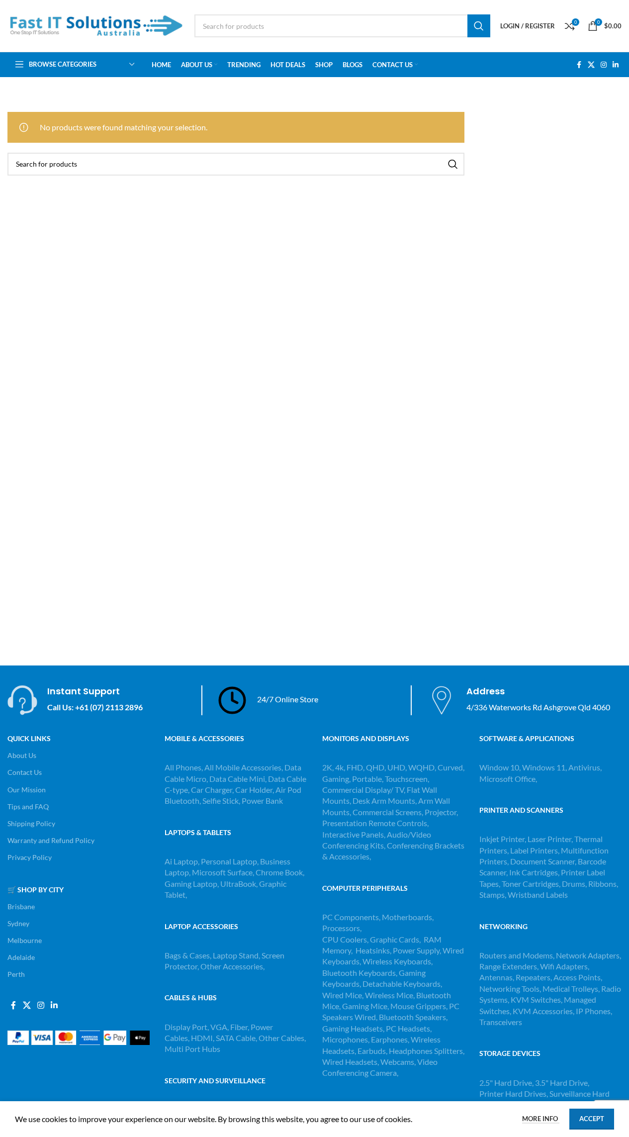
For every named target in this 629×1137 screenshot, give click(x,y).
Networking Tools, (510, 988)
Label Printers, (535, 850)
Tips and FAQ (28, 806)
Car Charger (211, 789)
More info (540, 1119)
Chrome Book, (280, 872)
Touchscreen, (407, 778)
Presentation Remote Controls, (375, 823)
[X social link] (591, 65)
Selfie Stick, (221, 800)
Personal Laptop (229, 861)
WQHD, (422, 767)
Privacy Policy (29, 857)
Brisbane (21, 906)
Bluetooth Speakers (412, 1017)
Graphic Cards (394, 939)
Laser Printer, (551, 839)
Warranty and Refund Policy (50, 840)
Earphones (389, 1039)
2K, (328, 767)
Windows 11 (543, 767)
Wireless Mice (389, 995)
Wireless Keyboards (396, 961)
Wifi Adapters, (564, 966)
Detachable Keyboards (401, 983)
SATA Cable (236, 1037)
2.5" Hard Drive (505, 1082)
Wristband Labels (538, 894)
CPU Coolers (344, 939)
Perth (16, 974)
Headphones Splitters (426, 1050)
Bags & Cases (187, 955)
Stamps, (493, 894)
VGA (218, 1027)
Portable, (367, 778)
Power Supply (416, 950)
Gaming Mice (364, 1006)
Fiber (239, 1027)
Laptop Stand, (237, 955)
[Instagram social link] (604, 65)
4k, (340, 767)
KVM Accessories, (543, 1011)
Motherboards (407, 917)
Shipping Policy (31, 823)
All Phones (183, 767)
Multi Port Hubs (192, 1048)
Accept (591, 1119)
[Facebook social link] (579, 65)
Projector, (441, 812)
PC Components (350, 917)
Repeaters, (534, 977)
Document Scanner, (544, 861)
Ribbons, (603, 883)
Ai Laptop (181, 861)
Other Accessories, (232, 966)
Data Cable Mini (237, 778)
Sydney (18, 923)
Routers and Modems (516, 955)
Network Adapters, (588, 955)
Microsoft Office (507, 778)
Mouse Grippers (418, 1006)
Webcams (397, 1061)
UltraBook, (239, 883)
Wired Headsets (349, 1061)
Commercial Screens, (388, 812)
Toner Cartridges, (532, 883)
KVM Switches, (536, 999)
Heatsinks (373, 950)
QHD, (376, 767)
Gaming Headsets (352, 1028)
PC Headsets (408, 1028)
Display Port (186, 1027)
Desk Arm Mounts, (385, 800)
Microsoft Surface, (223, 872)
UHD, (397, 767)
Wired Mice (342, 995)
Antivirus (584, 767)
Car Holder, (254, 789)
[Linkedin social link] (616, 65)
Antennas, (497, 977)
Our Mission (26, 789)
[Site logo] (95, 24)
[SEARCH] (478, 25)
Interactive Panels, (353, 834)
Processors (341, 928)
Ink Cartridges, (535, 872)
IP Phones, (594, 1011)
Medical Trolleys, (571, 988)
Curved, (451, 767)
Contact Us (24, 772)
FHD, (355, 767)
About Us (21, 755)
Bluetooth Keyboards (359, 972)
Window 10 (499, 767)
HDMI (202, 1037)
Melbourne (24, 940)
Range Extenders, (509, 966)
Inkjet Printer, (503, 839)
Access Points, (577, 977)
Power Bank (262, 800)
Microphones (345, 1039)
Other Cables (281, 1037)
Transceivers (500, 1022)
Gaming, (337, 778)
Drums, (575, 883)
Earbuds (372, 1050)
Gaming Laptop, (192, 883)
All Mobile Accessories (242, 767)
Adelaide (21, 957)
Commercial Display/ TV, (363, 789)
